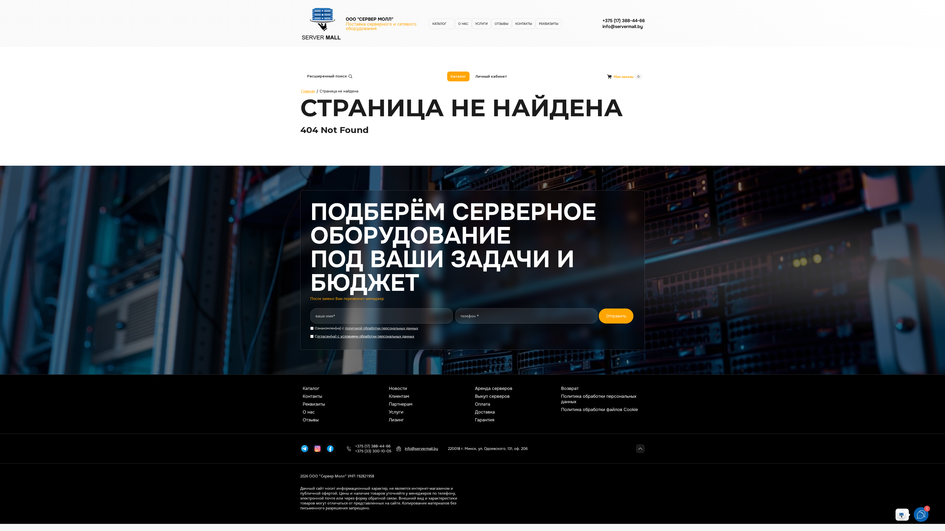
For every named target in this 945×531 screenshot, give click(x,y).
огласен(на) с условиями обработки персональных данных (365, 336)
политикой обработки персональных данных (381, 328)
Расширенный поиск (327, 76)
